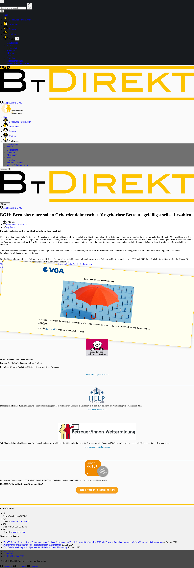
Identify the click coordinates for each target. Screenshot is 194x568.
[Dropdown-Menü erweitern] (17, 141)
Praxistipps (13, 126)
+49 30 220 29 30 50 (20, 521)
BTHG (10, 147)
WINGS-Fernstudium (97, 417)
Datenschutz (12, 150)
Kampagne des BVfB (12, 103)
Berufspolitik (12, 144)
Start (5, 117)
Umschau (11, 160)
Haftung (12, 136)
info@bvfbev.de (18, 532)
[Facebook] (1, 68)
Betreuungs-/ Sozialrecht (19, 122)
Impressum (8, 551)
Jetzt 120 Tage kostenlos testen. (97, 363)
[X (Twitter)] (5, 68)
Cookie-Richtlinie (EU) (13, 556)
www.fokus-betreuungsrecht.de (97, 491)
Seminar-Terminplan (97, 447)
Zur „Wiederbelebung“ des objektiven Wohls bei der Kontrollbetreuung (35, 547)
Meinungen (12, 155)
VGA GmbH (51, 328)
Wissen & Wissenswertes (18, 165)
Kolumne (11, 152)
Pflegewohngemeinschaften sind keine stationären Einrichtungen (32, 545)
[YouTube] (8, 68)
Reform (12, 131)
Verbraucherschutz (15, 162)
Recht (9, 157)
